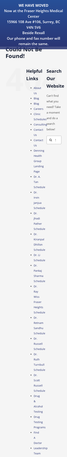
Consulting (40, 124)
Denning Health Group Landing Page (39, 161)
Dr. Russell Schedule (39, 344)
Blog (36, 98)
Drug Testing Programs (40, 422)
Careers (38, 109)
